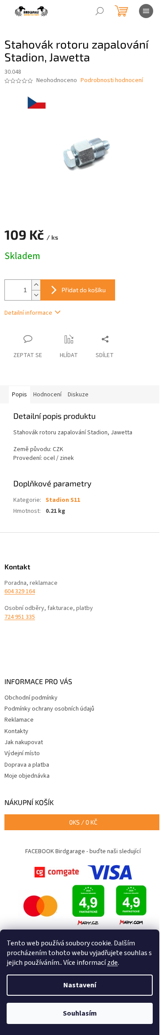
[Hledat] (99, 11)
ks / (83, 822)
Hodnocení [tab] (47, 394)
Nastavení (79, 985)
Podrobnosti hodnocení (112, 80)
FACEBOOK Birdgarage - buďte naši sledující (83, 851)
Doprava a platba (26, 764)
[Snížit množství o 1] (35, 295)
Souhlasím (80, 1013)
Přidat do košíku (84, 290)
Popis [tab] (19, 394)
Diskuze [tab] (78, 394)
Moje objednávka (27, 776)
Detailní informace (28, 313)
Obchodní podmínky (31, 697)
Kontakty (16, 731)
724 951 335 (19, 617)
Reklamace (19, 719)
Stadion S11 (63, 500)
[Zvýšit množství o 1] (35, 285)
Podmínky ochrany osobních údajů (49, 708)
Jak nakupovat (23, 742)
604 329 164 (19, 591)
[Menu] (146, 11)
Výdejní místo (22, 753)
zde (112, 962)
